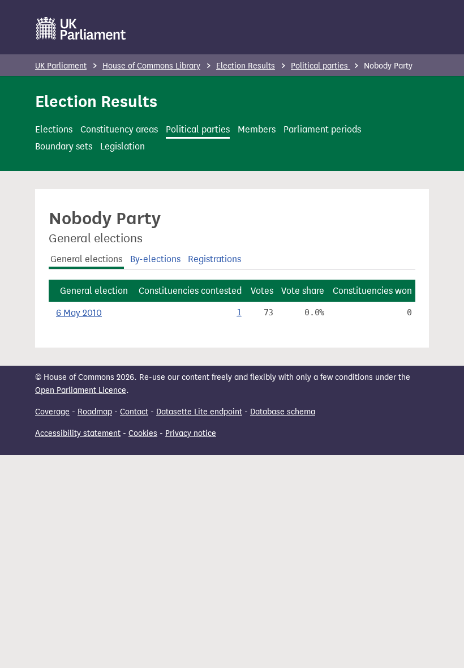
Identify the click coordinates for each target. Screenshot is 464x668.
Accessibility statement (78, 433)
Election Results (245, 66)
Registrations (214, 259)
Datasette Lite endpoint (199, 412)
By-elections (155, 259)
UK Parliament (61, 66)
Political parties (320, 66)
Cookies (142, 433)
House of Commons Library (151, 66)
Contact (134, 412)
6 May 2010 (79, 312)
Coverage (52, 412)
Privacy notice (190, 433)
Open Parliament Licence (80, 390)
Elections (53, 129)
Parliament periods (322, 129)
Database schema (282, 412)
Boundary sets (63, 146)
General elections (86, 259)
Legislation (122, 146)
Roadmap (95, 412)
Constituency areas (119, 129)
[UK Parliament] (81, 28)
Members (257, 129)
